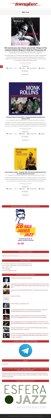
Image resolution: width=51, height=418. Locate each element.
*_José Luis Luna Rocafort (13, 51)
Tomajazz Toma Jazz (11, 270)
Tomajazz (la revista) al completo (33, 53)
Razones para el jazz (14, 53)
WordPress (40, 415)
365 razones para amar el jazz (28, 51)
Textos (22, 53)
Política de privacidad (13, 415)
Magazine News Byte (28, 415)
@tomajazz (8, 268)
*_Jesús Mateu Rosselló (14, 120)
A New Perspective (40, 51)
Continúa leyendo (25, 63)
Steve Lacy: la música (15, 296)
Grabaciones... (23, 120)
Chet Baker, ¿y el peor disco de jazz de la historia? (21, 278)
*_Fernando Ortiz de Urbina (13, 175)
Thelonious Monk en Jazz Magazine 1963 (20, 303)
